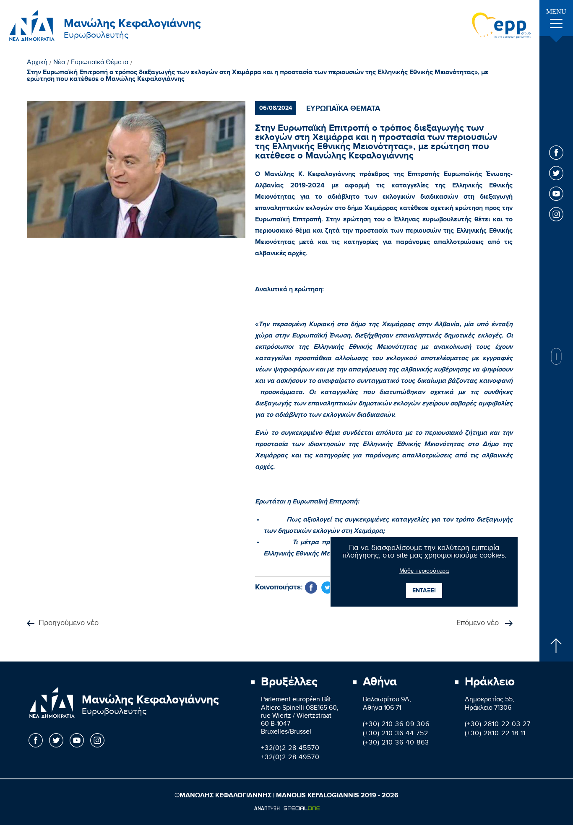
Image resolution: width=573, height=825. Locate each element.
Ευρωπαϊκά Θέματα (99, 63)
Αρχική (37, 63)
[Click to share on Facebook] (311, 587)
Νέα (59, 63)
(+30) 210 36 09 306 (396, 725)
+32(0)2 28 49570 (290, 758)
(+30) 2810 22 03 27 (498, 725)
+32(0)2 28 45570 (290, 749)
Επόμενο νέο (478, 623)
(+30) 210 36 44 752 (395, 734)
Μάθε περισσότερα (424, 572)
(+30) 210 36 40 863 (396, 743)
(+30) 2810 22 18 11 (495, 734)
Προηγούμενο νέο (69, 623)
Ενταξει (424, 590)
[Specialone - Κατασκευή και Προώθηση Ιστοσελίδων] (287, 808)
